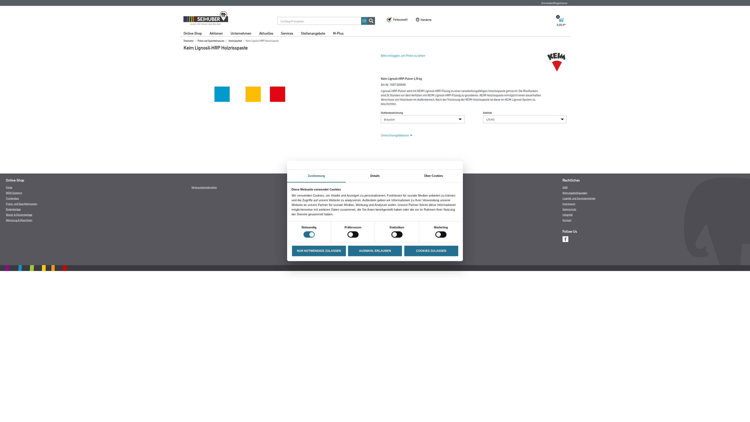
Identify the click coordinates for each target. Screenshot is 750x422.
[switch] (354, 235)
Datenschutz (569, 209)
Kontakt (566, 220)
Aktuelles (266, 33)
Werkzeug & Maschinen (19, 220)
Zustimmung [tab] (316, 175)
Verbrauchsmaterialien (204, 187)
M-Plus (338, 33)
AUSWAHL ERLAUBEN (375, 250)
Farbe (9, 187)
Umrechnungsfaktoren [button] (395, 135)
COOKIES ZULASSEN (431, 250)
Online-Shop (193, 33)
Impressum (568, 203)
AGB (565, 187)
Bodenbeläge (13, 209)
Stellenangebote (313, 33)
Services (287, 33)
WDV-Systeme (14, 192)
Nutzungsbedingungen (574, 192)
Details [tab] (375, 175)
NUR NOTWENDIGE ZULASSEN (319, 250)
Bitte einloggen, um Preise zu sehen (403, 55)
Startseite (188, 40)
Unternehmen (241, 33)
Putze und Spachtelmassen (211, 40)
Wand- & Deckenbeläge (19, 214)
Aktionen (216, 33)
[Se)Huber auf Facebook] (565, 239)
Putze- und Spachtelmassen (21, 203)
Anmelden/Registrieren (554, 3)
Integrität (567, 214)
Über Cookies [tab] (433, 175)
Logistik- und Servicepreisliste (578, 198)
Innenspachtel (235, 40)
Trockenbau (12, 198)
